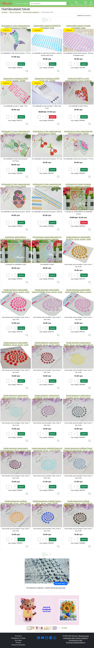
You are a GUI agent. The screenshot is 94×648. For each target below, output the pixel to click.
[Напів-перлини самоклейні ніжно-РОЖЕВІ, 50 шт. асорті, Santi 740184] (47, 304)
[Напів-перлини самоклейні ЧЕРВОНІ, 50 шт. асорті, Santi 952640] (15, 357)
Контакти (18, 606)
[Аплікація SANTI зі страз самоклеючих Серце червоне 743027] (78, 93)
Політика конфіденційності (75, 613)
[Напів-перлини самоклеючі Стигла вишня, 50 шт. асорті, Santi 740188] (15, 463)
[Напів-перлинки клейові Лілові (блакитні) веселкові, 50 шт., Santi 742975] (78, 463)
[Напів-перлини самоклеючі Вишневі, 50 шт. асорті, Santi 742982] (47, 357)
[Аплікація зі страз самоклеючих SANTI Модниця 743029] (15, 199)
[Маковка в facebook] (39, 609)
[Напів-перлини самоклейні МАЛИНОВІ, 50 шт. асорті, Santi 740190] (15, 304)
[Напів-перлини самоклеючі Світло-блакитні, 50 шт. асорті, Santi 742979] (15, 410)
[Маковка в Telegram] (51, 609)
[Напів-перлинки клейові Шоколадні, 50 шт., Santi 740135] (78, 516)
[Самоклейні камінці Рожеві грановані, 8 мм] (78, 40)
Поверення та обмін (18, 608)
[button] (85, 3)
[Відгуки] (27, 71)
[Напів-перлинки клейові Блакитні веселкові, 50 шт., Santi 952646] (47, 463)
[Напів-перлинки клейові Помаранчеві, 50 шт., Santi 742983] (15, 516)
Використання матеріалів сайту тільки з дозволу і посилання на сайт (76, 608)
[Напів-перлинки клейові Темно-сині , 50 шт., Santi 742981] (47, 516)
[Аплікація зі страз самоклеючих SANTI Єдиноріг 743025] (78, 146)
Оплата (18, 613)
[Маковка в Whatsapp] (55, 609)
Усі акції (64, 598)
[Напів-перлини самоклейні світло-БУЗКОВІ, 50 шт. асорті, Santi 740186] (78, 304)
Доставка (18, 611)
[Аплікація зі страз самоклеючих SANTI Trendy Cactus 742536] (15, 146)
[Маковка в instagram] (47, 609)
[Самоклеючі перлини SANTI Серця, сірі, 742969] (47, 93)
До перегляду (60, 583)
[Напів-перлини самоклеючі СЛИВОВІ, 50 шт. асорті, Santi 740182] (47, 410)
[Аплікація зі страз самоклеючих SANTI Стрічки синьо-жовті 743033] (47, 199)
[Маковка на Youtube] (43, 609)
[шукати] (68, 3)
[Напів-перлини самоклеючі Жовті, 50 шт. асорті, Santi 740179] (78, 357)
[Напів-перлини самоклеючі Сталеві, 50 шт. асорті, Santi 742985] (78, 410)
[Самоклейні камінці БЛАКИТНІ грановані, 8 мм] (47, 40)
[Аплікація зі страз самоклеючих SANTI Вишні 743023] (47, 146)
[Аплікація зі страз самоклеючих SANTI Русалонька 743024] (15, 40)
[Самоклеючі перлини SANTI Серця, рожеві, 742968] (15, 93)
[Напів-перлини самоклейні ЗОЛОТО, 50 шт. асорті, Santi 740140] (78, 251)
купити (21, 64)
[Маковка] (6, 3)
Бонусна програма (18, 615)
